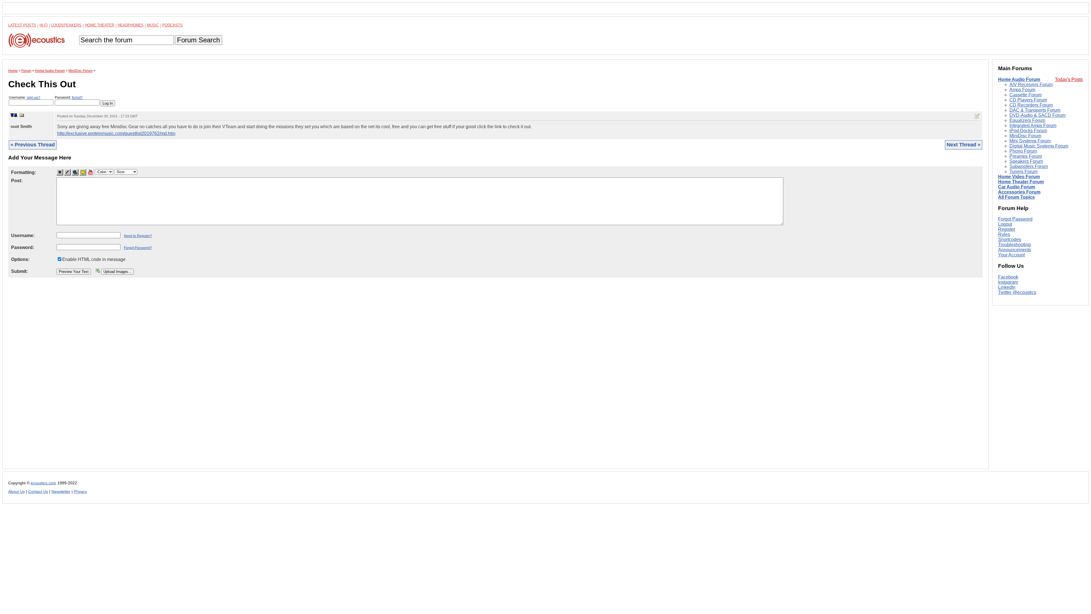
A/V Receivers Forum (1031, 84)
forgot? (77, 97)
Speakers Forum (1026, 161)
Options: (20, 259)
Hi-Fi (43, 25)
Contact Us (38, 491)
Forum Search (198, 40)
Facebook (1008, 277)
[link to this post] (22, 115)
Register (1006, 229)
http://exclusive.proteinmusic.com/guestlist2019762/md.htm (116, 133)
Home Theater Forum (1021, 181)
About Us (16, 491)
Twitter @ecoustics (1017, 292)
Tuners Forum (1023, 171)
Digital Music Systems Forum (1038, 146)
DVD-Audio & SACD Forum (1037, 115)
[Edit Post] (977, 116)
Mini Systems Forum (1030, 140)
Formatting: (23, 172)
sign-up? (33, 97)
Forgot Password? (138, 248)
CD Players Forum (1028, 100)
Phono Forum (1023, 151)
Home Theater (99, 25)
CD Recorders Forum (1031, 105)
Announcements (1014, 249)
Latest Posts (22, 25)
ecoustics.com (43, 483)
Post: (16, 180)
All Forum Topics (1016, 197)
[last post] (15, 115)
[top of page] (12, 115)
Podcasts (172, 25)
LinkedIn (1006, 287)
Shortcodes (1009, 239)
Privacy (80, 491)
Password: (69, 97)
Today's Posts (1069, 79)
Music (153, 25)
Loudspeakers (66, 25)
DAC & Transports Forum (1034, 110)
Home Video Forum (1019, 176)
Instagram (1008, 282)
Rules (1004, 234)
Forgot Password (1015, 219)
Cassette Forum (1025, 94)
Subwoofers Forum (1028, 166)
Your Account (1011, 254)
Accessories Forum (1019, 192)
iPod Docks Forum (1028, 130)
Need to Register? (138, 236)
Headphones (130, 25)
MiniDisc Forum (1025, 135)
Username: (24, 97)
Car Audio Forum (1016, 186)
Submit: (19, 271)
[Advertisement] (178, 378)
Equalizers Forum (1027, 120)
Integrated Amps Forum (1032, 125)
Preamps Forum (1025, 156)
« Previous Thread (33, 145)
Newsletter (60, 491)
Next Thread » (963, 145)
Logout (1005, 224)
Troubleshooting (1014, 244)
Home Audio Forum (1019, 79)
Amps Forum (1022, 89)
